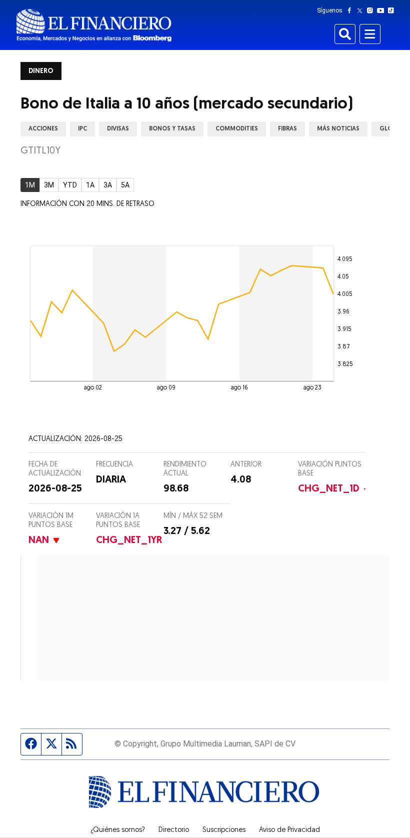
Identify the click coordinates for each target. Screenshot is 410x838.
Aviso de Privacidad (289, 830)
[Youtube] (382, 10)
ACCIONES (43, 129)
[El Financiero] (94, 25)
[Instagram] (372, 10)
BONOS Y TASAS (172, 129)
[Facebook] (351, 10)
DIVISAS (118, 129)
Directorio (173, 830)
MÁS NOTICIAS (338, 129)
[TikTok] (393, 10)
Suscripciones (224, 830)
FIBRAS (287, 129)
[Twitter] (361, 10)
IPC (82, 129)
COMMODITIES (237, 129)
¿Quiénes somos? (117, 830)
